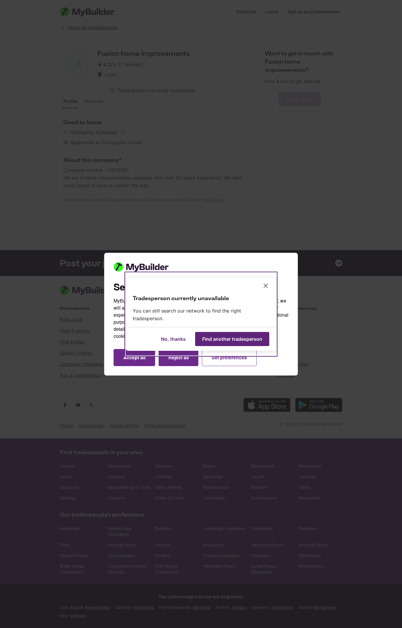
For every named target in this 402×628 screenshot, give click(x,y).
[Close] (265, 285)
